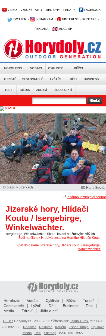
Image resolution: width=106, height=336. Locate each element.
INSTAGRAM (44, 19)
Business (91, 79)
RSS (38, 333)
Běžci (78, 68)
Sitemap (50, 333)
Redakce (29, 327)
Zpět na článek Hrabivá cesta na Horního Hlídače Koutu (59, 238)
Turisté (10, 79)
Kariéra (60, 327)
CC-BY (8, 321)
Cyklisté (55, 68)
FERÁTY (69, 9)
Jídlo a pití (63, 90)
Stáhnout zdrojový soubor (86, 197)
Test (8, 90)
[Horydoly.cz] (53, 48)
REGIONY (53, 9)
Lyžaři (55, 79)
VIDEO (12, 9)
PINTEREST (70, 19)
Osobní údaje (79, 327)
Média (25, 90)
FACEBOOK (92, 9)
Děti (73, 79)
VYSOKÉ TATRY (31, 9)
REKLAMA (41, 28)
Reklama (45, 327)
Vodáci (36, 68)
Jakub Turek (79, 321)
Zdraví (41, 90)
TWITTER (19, 19)
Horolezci (13, 68)
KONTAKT (89, 19)
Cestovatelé (32, 79)
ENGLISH (65, 28)
